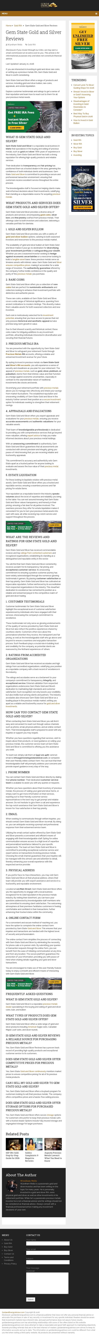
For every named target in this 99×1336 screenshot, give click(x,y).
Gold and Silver (18, 174)
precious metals (24, 274)
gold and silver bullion (17, 237)
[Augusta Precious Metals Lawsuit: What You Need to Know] (53, 1144)
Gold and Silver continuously (33, 1071)
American (32, 1027)
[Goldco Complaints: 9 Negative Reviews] (33, 1144)
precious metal (51, 466)
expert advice (34, 435)
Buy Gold (77, 147)
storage (50, 1115)
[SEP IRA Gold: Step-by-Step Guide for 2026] (14, 1144)
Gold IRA (32, 45)
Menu (5, 13)
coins (8, 287)
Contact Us (9, 1254)
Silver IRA (77, 144)
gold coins (45, 215)
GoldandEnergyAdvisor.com (13, 1312)
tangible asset (18, 259)
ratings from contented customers (36, 553)
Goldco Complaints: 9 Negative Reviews (31, 1156)
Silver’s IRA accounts (20, 365)
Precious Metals (14, 354)
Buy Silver (77, 151)
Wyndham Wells (14, 45)
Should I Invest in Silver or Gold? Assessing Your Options (83, 95)
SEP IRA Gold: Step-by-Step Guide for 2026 (12, 1155)
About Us (8, 1240)
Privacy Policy (10, 1264)
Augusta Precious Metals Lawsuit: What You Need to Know (53, 1156)
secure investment (52, 399)
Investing (77, 155)
